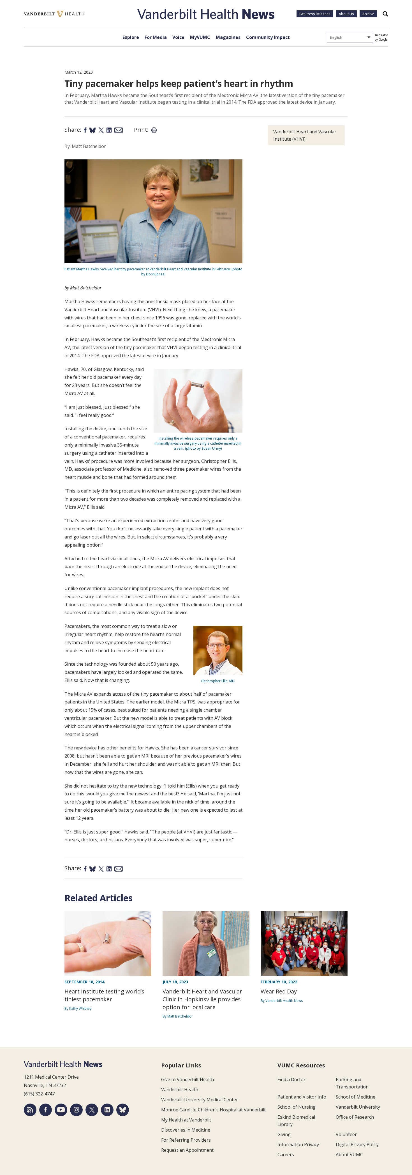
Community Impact (268, 37)
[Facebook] (45, 1110)
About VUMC (349, 1154)
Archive (368, 13)
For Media (156, 37)
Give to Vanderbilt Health (187, 1079)
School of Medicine (355, 1097)
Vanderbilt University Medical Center (199, 1100)
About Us (346, 13)
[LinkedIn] (107, 1110)
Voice (178, 37)
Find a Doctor (291, 1079)
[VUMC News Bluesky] (122, 1110)
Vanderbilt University (358, 1107)
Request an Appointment (187, 1150)
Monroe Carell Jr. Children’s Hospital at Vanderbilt (213, 1110)
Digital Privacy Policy (357, 1144)
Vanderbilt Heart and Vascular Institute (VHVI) (304, 135)
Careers (285, 1154)
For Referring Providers (186, 1140)
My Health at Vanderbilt (186, 1120)
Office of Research (355, 1117)
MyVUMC (200, 37)
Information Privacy (298, 1144)
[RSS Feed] (30, 1110)
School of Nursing (296, 1107)
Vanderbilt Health (179, 1089)
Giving (284, 1134)
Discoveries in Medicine (185, 1130)
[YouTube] (61, 1110)
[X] (91, 1110)
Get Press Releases (314, 13)
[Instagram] (76, 1110)
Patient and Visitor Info (301, 1097)
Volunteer (346, 1134)
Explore (130, 37)
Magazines (228, 37)
